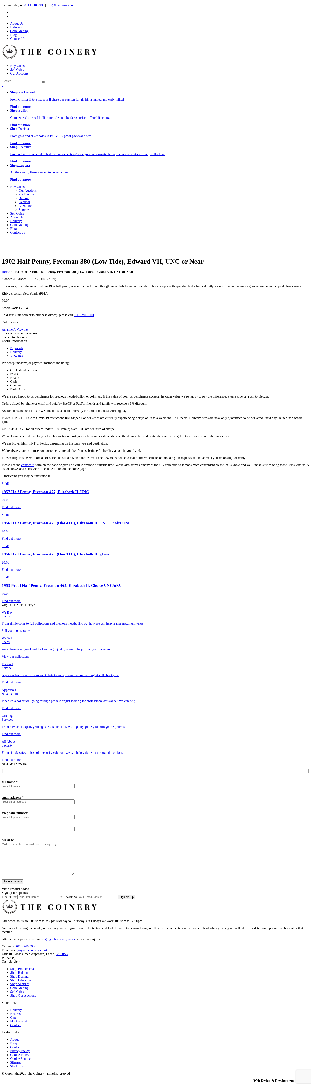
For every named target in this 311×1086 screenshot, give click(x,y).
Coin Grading (19, 31)
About (14, 1039)
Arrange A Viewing (15, 329)
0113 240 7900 (34, 5)
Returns (15, 1013)
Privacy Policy (20, 1051)
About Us (16, 23)
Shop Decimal (19, 976)
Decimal (24, 202)
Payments (16, 348)
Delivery (16, 27)
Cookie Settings (20, 1058)
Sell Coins (17, 69)
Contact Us (17, 38)
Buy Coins (17, 66)
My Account (18, 1021)
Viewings (16, 355)
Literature (25, 206)
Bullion (24, 198)
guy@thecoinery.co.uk (62, 5)
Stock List (17, 1066)
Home (6, 272)
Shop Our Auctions (23, 995)
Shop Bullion (19, 972)
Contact (15, 1025)
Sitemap (15, 1062)
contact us (27, 465)
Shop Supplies (19, 984)
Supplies (24, 209)
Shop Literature (20, 980)
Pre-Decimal (27, 194)
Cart (13, 1017)
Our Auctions (19, 73)
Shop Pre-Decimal (22, 969)
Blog (13, 35)
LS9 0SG (62, 954)
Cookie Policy (19, 1055)
